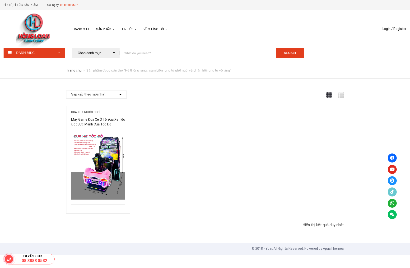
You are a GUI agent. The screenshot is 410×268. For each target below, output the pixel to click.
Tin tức (127, 29)
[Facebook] (392, 158)
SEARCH (290, 53)
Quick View (98, 192)
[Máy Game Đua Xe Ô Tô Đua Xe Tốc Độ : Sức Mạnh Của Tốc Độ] (98, 134)
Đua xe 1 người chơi (85, 112)
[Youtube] (392, 169)
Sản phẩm (104, 29)
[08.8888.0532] (9, 259)
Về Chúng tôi (154, 29)
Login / (387, 29)
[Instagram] (392, 181)
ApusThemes (333, 248)
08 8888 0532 (34, 260)
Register (399, 29)
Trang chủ (80, 29)
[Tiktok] (392, 192)
